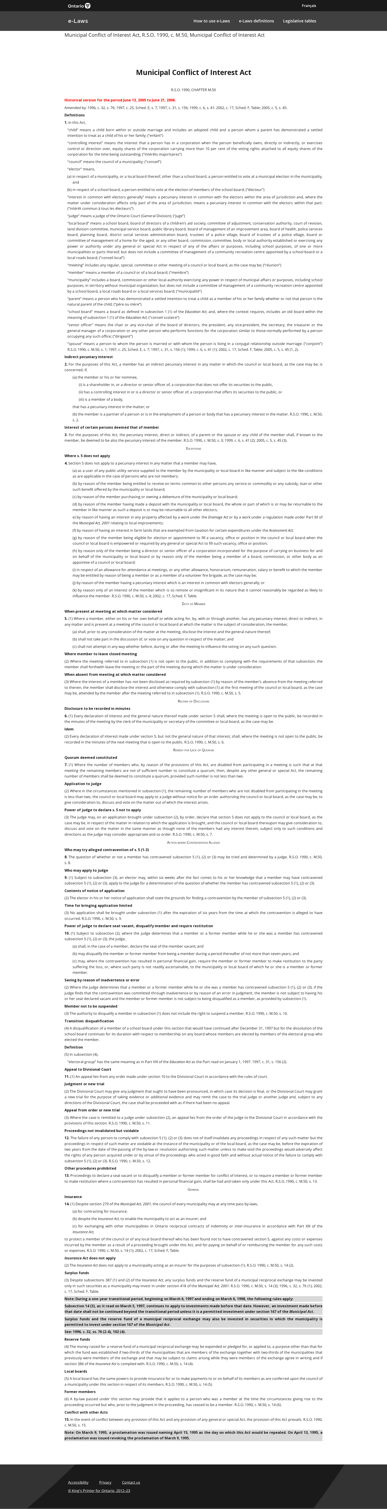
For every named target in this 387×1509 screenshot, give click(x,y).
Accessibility (78, 1482)
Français (309, 5)
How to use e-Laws (212, 21)
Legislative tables (299, 21)
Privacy (105, 1482)
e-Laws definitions (256, 21)
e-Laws (78, 21)
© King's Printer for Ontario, (99, 1490)
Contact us (131, 1482)
